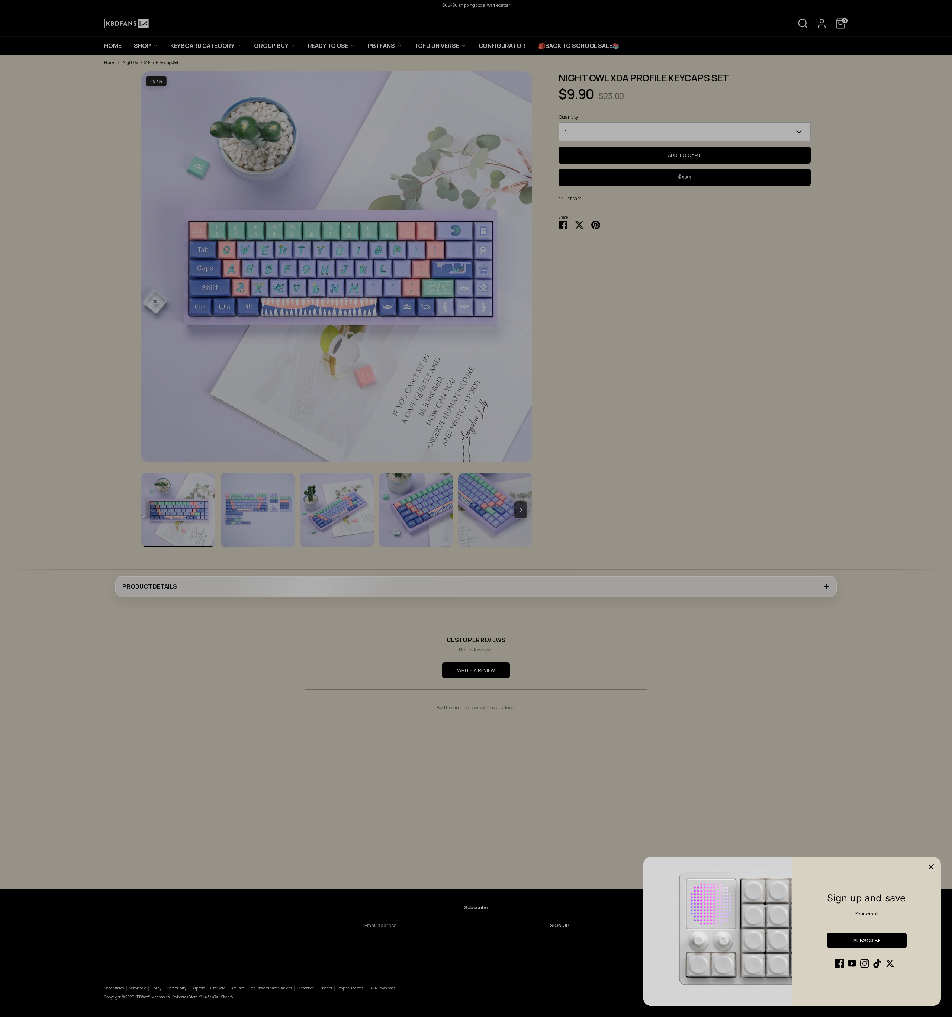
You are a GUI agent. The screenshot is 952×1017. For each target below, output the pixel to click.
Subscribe (867, 940)
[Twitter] (889, 963)
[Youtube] (852, 963)
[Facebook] (839, 963)
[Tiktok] (877, 963)
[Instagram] (864, 963)
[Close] (931, 867)
